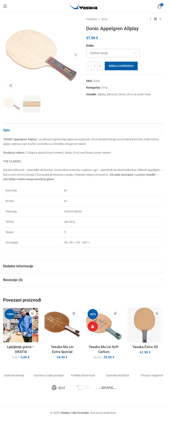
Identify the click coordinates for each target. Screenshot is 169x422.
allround (112, 94)
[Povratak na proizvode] (155, 19)
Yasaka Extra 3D (145, 347)
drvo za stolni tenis (139, 94)
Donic (122, 94)
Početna (91, 19)
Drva (104, 19)
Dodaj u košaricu (121, 65)
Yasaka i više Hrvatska (74, 412)
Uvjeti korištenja (14, 375)
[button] (7, 55)
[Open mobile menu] (5, 6)
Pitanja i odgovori (152, 375)
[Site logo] (83, 6)
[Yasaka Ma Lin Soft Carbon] (103, 325)
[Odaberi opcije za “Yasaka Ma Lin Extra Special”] (74, 313)
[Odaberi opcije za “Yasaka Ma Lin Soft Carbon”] (115, 313)
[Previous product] (150, 19)
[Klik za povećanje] (10, 85)
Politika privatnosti (83, 375)
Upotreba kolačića (117, 375)
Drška (90, 45)
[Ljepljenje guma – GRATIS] (20, 325)
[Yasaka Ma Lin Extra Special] (62, 325)
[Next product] (160, 19)
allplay (101, 94)
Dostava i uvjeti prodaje (48, 375)
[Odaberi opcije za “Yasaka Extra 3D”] (157, 313)
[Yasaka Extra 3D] (145, 325)
